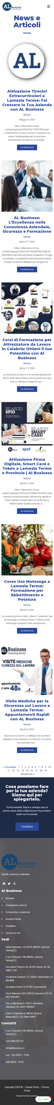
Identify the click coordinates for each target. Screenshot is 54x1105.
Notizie (27, 114)
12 (13, 770)
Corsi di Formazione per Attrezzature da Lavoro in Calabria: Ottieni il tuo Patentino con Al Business (27, 349)
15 (27, 770)
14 (22, 770)
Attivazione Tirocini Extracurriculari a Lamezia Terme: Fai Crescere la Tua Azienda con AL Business (27, 100)
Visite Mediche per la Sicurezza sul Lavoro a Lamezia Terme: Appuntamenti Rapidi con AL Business (27, 710)
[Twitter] (9, 883)
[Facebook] (4, 883)
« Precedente (9, 767)
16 (31, 770)
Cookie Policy (32, 1087)
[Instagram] (14, 883)
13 (18, 770)
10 (49, 767)
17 (36, 770)
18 (41, 770)
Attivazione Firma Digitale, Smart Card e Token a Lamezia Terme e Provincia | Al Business (27, 466)
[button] (27, 826)
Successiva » (27, 774)
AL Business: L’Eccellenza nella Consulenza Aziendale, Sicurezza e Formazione (27, 224)
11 (8, 770)
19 (45, 770)
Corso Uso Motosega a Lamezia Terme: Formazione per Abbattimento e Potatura (27, 590)
